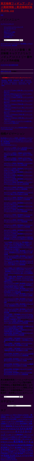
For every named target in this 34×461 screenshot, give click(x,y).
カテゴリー (4, 405)
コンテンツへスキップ (7, 24)
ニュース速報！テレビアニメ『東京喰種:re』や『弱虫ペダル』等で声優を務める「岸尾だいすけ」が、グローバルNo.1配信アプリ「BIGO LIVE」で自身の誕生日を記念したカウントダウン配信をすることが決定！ (18, 246)
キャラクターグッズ (10, 28)
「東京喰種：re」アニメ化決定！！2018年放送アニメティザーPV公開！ (17, 417)
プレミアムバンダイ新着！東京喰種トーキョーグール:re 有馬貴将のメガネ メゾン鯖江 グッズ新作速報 (18, 252)
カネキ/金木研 (26, 429)
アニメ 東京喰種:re (18, 421)
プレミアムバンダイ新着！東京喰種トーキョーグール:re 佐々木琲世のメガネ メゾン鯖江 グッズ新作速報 (18, 310)
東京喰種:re (28, 445)
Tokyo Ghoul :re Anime (21, 415)
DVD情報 (6, 415)
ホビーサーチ (23, 83)
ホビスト (14, 83)
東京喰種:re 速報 (24, 450)
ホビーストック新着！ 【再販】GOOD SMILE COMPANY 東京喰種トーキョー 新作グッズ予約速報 (18, 154)
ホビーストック (6, 71)
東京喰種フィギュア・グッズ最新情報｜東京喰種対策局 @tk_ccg (17, 7)
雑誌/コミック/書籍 (9, 32)
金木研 (23, 455)
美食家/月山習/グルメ (12, 456)
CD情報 (2, 415)
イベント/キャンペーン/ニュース (13, 27)
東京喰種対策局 (13, 65)
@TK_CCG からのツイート (9, 145)
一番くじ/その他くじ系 (27, 439)
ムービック (21, 82)
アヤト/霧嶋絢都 (6, 426)
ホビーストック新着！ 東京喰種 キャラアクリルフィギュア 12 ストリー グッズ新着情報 (16, 141)
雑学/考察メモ (8, 37)
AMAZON (16, 80)
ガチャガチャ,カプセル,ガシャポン (8, 431)
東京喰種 (11, 442)
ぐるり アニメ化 (21, 419)
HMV (3, 85)
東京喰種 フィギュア (14, 451)
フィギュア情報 (17, 127)
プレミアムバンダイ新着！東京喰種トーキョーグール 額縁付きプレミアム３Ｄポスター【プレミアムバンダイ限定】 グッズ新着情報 (18, 262)
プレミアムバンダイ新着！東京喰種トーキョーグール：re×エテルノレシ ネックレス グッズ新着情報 (18, 300)
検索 (2, 15)
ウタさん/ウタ (14, 429)
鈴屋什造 (27, 455)
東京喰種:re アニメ (7, 448)
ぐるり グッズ (28, 419)
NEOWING (4, 82)
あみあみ (4, 80)
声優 (8, 442)
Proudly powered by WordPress (9, 459)
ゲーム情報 (8, 434)
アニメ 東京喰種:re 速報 (23, 423)
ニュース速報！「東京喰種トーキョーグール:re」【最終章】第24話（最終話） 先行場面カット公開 (18, 340)
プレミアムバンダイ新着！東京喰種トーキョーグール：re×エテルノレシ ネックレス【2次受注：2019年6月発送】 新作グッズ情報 (18, 285)
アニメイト (28, 80)
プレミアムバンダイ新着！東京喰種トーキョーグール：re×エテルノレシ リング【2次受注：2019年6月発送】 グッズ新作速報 (18, 290)
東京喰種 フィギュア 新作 (9, 453)
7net (29, 83)
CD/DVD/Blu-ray (8, 33)
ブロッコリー (13, 82)
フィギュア (7, 30)
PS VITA (11, 415)
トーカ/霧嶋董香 (17, 435)
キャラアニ (7, 83)
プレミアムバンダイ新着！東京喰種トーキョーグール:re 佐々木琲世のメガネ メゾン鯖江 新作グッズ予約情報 (18, 257)
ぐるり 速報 (8, 421)
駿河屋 (10, 80)
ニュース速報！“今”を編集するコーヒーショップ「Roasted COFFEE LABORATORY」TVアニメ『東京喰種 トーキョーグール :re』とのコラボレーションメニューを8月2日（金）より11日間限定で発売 (18, 271)
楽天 (22, 80)
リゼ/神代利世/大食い (15, 439)
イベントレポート (9, 35)
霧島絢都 (13, 458)
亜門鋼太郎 (4, 442)
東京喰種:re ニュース (10, 450)
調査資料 (14, 45)
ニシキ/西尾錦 (11, 437)
